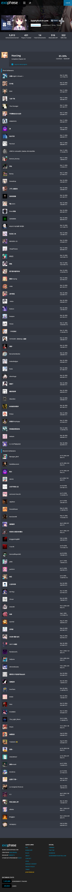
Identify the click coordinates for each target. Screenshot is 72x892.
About (27, 856)
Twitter (51, 850)
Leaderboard (46, 25)
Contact (28, 858)
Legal (27, 861)
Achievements (35, 25)
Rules (27, 853)
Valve (19, 858)
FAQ (26, 847)
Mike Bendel (13, 852)
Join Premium (29, 872)
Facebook (52, 853)
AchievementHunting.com (57, 856)
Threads (51, 847)
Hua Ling (16, 55)
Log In (68, 3)
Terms (27, 869)
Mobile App (28, 850)
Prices (54, 25)
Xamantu (12, 855)
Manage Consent (31, 864)
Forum (59, 25)
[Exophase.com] (10, 3)
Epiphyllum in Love (39, 20)
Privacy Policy (30, 866)
